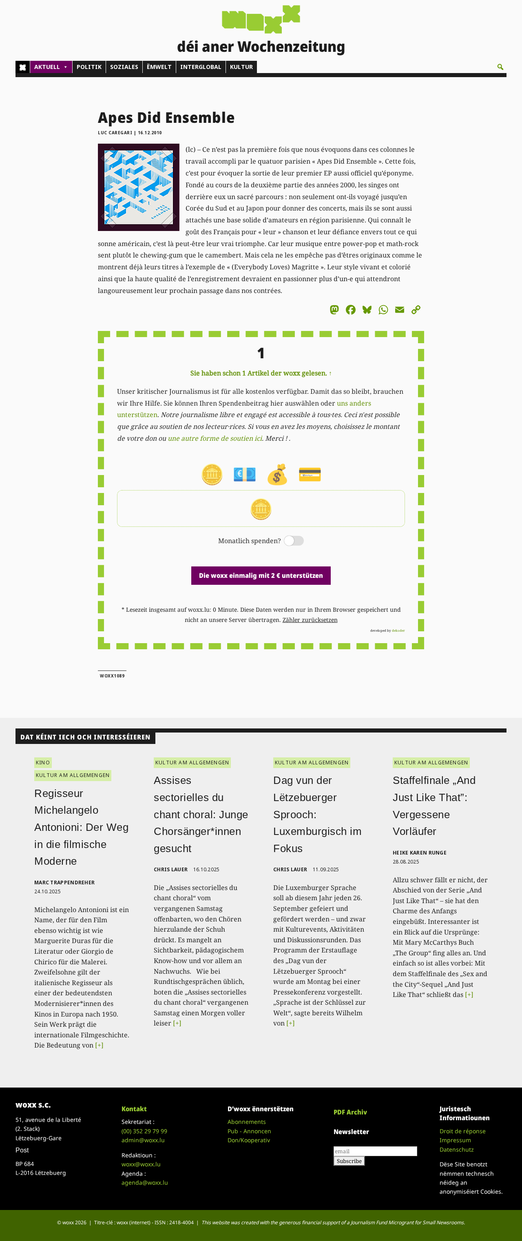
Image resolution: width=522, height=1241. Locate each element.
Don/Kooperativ (249, 1140)
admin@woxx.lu (143, 1140)
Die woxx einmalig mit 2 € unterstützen (261, 575)
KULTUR (241, 67)
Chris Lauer (171, 869)
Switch (287, 541)
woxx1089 (112, 676)
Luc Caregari (115, 132)
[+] (99, 1045)
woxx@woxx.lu (141, 1164)
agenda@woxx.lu (145, 1182)
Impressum (455, 1140)
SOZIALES (124, 67)
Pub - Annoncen (249, 1131)
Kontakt (134, 1108)
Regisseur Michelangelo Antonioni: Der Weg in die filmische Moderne (81, 827)
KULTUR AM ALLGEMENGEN (73, 775)
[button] (500, 67)
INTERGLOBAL (200, 67)
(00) (144, 1131)
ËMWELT (159, 67)
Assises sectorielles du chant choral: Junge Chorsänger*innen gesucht (201, 814)
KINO (43, 762)
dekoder (398, 630)
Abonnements (247, 1122)
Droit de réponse (463, 1131)
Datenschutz (457, 1149)
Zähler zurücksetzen (310, 620)
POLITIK (89, 67)
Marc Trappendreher (64, 882)
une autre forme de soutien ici (215, 438)
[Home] (22, 67)
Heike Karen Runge (420, 852)
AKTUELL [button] (47, 67)
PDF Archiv (350, 1112)
